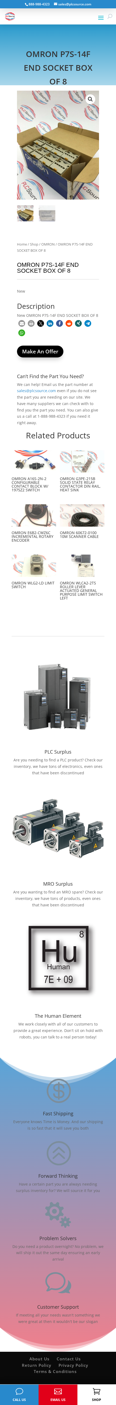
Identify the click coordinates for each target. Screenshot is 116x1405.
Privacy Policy (73, 1365)
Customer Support (58, 1307)
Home (22, 244)
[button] (90, 99)
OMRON (48, 244)
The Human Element (58, 1016)
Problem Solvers (58, 1238)
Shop (34, 244)
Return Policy (36, 1365)
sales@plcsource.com (36, 390)
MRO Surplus (58, 884)
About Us (39, 1358)
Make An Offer (40, 351)
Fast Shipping (58, 1113)
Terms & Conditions (55, 1371)
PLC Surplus (58, 751)
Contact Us (69, 1358)
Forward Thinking (58, 1176)
